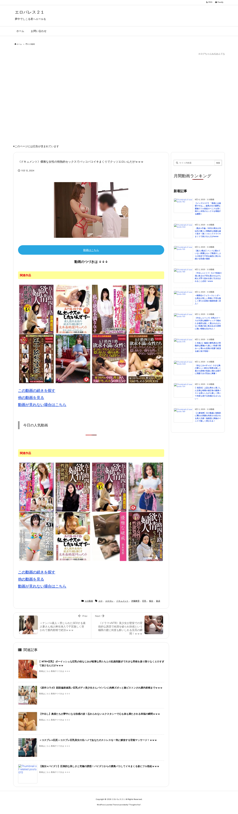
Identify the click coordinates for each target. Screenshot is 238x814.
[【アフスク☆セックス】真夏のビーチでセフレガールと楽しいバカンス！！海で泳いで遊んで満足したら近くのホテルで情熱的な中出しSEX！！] (36, 536)
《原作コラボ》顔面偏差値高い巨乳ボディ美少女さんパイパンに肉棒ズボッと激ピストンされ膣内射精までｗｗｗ (101, 687)
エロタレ (109, 601)
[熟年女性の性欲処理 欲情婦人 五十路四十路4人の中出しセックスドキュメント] (146, 536)
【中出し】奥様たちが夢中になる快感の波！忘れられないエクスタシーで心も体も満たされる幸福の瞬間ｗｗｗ (99, 713)
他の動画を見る (31, 397)
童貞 (158, 601)
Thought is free (134, 805)
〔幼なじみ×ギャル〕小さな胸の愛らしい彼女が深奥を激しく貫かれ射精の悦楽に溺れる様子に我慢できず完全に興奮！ (208, 369)
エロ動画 (31, 44)
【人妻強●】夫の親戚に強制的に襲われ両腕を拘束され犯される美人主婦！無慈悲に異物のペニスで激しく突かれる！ (208, 417)
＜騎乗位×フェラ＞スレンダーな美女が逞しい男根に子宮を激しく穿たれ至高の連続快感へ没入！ (208, 299)
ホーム (19, 44)
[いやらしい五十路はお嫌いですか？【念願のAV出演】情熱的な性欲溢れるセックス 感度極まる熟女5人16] (146, 309)
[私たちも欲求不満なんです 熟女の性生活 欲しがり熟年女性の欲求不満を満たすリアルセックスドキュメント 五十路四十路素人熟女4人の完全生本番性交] (109, 309)
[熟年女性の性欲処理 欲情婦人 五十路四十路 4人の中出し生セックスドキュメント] (73, 487)
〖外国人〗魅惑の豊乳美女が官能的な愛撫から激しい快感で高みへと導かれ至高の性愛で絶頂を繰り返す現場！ (208, 347)
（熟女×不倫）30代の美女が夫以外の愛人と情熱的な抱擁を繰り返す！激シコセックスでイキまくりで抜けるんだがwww (208, 232)
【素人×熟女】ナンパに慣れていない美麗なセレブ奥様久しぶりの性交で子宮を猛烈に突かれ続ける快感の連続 (208, 254)
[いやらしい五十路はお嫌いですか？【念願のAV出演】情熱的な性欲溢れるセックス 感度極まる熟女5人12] (36, 487)
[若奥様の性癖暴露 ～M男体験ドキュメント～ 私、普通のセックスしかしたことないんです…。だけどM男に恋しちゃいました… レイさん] (73, 358)
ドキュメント (122, 601)
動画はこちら (91, 250)
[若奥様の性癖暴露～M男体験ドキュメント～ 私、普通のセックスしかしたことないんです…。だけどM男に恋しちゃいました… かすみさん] (146, 487)
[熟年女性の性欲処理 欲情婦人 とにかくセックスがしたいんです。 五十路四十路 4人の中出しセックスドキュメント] (36, 309)
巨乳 (144, 601)
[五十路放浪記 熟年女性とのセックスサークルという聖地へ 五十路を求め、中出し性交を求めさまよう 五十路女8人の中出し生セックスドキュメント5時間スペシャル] (36, 358)
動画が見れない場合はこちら (42, 404)
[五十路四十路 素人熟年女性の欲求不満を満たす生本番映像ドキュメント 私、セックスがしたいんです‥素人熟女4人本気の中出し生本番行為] (73, 309)
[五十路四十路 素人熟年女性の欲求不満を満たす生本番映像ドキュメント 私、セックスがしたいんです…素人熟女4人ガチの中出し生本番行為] (73, 536)
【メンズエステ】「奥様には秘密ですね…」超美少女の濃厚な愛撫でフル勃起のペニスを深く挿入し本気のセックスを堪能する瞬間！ (208, 208)
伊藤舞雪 (135, 601)
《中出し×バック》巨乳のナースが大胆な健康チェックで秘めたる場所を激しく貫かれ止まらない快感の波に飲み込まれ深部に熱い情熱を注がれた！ (208, 323)
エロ (100, 601)
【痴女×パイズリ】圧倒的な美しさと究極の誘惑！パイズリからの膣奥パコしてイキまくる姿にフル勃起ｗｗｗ (99, 766)
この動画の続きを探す (36, 390)
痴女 (151, 601)
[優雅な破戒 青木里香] (109, 536)
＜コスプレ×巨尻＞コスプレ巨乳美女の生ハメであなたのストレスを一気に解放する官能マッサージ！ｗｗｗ (98, 740)
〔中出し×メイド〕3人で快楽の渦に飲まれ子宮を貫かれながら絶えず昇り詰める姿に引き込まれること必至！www (208, 277)
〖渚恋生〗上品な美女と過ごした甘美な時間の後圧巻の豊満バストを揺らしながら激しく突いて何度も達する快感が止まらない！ (208, 393)
